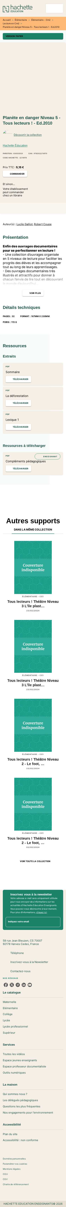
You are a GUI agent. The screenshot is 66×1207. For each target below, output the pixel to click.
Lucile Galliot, (25, 224)
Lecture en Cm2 (11, 23)
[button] (33, 36)
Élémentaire (21, 20)
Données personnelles (14, 1158)
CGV (5, 1179)
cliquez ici (41, 912)
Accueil (7, 20)
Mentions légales (11, 1169)
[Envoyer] (56, 922)
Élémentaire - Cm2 (41, 20)
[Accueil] (17, 8)
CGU (5, 1174)
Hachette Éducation (15, 145)
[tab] (33, 529)
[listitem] (6, 985)
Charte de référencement (16, 1184)
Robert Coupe (43, 224)
